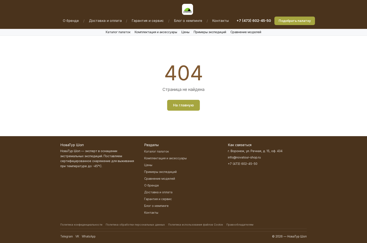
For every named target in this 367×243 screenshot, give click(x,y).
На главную (183, 105)
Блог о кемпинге (188, 20)
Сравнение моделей (245, 32)
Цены (185, 32)
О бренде (71, 20)
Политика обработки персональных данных (135, 224)
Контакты (220, 20)
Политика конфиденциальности (81, 224)
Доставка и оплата (105, 20)
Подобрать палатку (295, 21)
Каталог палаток (118, 32)
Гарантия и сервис (148, 20)
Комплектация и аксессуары (156, 32)
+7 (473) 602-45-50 (253, 20)
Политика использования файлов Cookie (195, 224)
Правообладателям (239, 224)
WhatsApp (89, 236)
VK (77, 236)
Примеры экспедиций (210, 32)
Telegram (66, 236)
